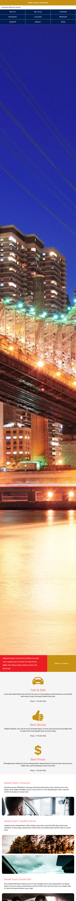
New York (13, 12)
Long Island (38, 17)
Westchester (63, 17)
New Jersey (38, 12)
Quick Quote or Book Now (38, 3)
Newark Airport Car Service (12, 7)
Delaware (38, 22)
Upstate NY (12, 22)
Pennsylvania (13, 17)
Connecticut (63, 12)
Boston (63, 22)
